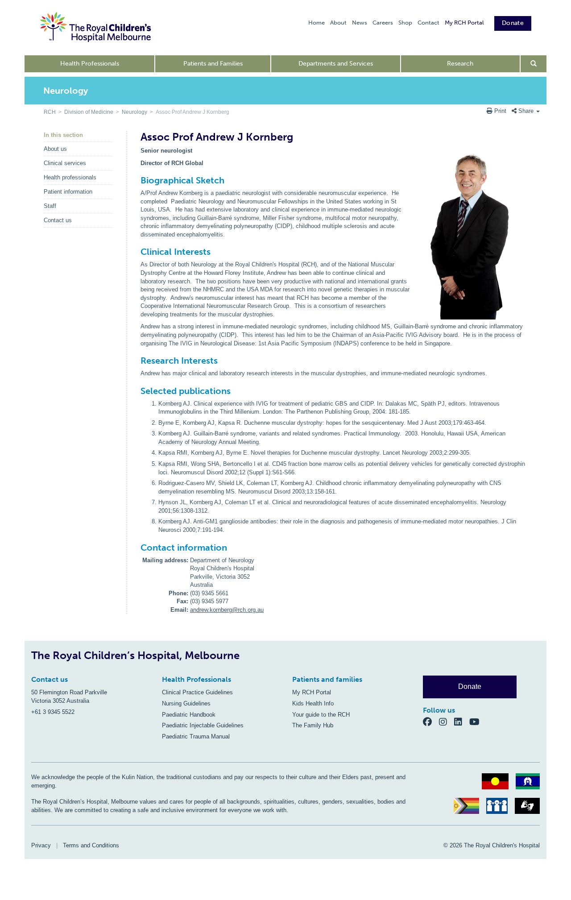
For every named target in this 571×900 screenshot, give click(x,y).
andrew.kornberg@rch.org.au (227, 609)
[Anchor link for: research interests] (137, 360)
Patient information (68, 191)
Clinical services (65, 163)
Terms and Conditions (91, 845)
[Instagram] (446, 721)
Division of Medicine (88, 112)
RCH (50, 112)
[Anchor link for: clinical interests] (137, 252)
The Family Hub (312, 725)
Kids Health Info (313, 703)
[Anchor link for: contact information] (137, 547)
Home (316, 22)
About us (55, 148)
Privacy (41, 845)
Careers (382, 22)
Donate (513, 23)
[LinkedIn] (461, 721)
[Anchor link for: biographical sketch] (137, 180)
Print (500, 111)
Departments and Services (335, 63)
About (338, 22)
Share (526, 111)
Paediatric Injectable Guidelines (203, 725)
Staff (50, 206)
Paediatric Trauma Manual (196, 736)
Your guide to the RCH (321, 714)
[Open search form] (534, 63)
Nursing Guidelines (186, 703)
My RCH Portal (464, 22)
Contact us (58, 220)
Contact (428, 22)
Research (460, 63)
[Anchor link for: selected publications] (137, 391)
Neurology (134, 112)
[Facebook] (431, 721)
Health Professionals (89, 63)
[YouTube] (477, 721)
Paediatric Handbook (188, 714)
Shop (405, 22)
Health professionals (70, 177)
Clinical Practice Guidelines (197, 692)
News (359, 22)
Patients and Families (213, 63)
